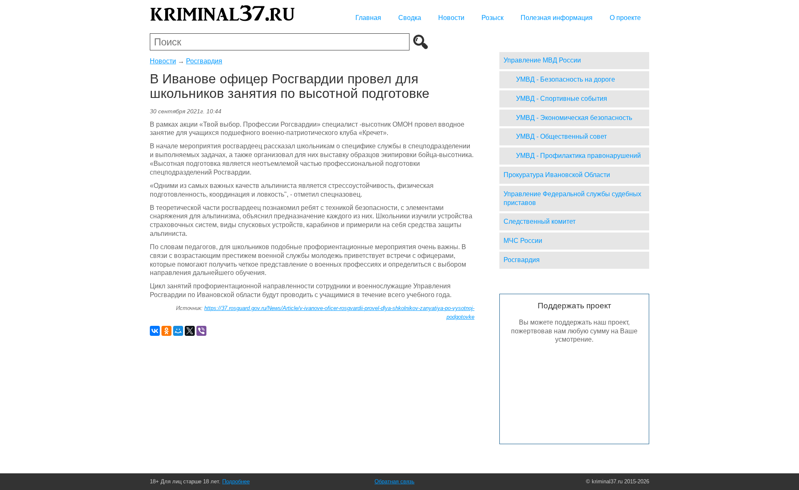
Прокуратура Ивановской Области (557, 174)
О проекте (625, 17)
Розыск (492, 17)
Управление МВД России (542, 60)
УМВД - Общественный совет (561, 136)
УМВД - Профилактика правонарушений (578, 155)
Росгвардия (204, 61)
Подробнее (236, 481)
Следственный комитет (540, 221)
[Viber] (201, 331)
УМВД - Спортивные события (561, 98)
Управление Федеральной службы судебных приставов (572, 198)
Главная (368, 17)
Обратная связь (394, 481)
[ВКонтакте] (155, 331)
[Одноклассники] (166, 331)
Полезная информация (557, 17)
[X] (190, 331)
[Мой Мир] (178, 331)
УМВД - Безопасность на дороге (565, 79)
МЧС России (523, 240)
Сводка (409, 17)
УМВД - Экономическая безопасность (574, 117)
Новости (451, 17)
